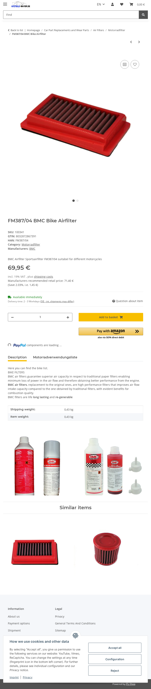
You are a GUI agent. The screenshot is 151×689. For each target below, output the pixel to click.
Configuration (114, 659)
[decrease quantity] (12, 317)
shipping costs (43, 276)
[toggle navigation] (5, 2)
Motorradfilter (31, 244)
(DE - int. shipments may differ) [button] (57, 301)
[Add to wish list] (135, 64)
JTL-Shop (130, 684)
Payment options (19, 623)
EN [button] (99, 4)
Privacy (27, 677)
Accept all (115, 647)
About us (14, 616)
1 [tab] (73, 200)
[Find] (143, 14)
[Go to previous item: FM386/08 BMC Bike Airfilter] (131, 42)
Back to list (17, 30)
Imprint (14, 677)
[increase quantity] (68, 317)
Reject (115, 670)
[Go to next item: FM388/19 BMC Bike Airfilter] (139, 42)
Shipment (14, 630)
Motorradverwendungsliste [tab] (55, 357)
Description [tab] (17, 357)
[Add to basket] (11, 55)
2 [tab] (77, 200)
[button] (112, 4)
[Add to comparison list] (124, 64)
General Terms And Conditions (75, 623)
